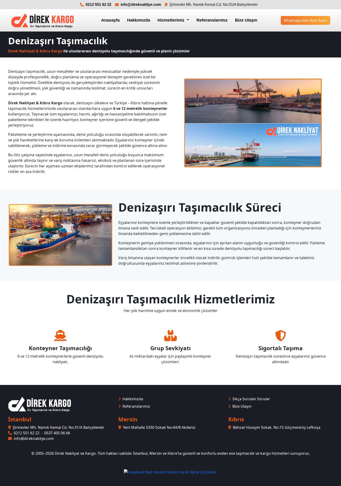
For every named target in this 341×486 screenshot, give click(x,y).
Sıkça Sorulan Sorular (251, 398)
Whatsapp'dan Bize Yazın (305, 20)
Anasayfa (110, 20)
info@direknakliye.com (141, 4)
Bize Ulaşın (246, 20)
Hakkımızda (138, 20)
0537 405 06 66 (57, 432)
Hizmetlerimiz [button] (172, 20)
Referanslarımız (212, 20)
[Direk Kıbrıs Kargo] (42, 20)
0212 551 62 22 (98, 4)
